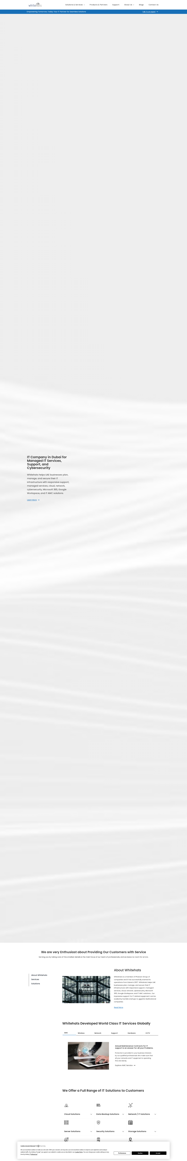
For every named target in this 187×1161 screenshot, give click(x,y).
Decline (140, 1153)
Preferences (122, 1153)
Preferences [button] (33, 1154)
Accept (158, 1153)
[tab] (69, 1033)
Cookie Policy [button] (79, 1152)
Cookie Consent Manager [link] (28, 1146)
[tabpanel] (110, 1054)
